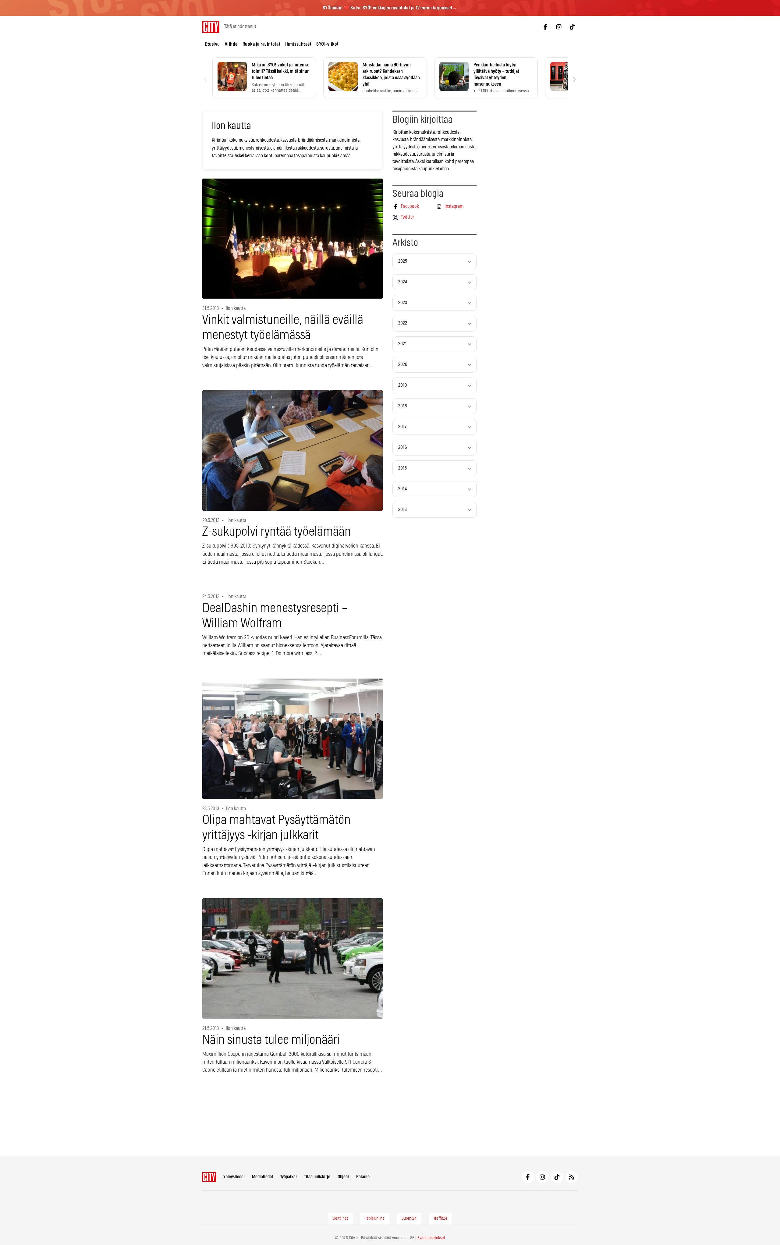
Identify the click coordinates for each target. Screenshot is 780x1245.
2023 (402, 302)
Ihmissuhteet (298, 44)
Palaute (363, 1177)
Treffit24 (440, 1218)
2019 (402, 385)
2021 (402, 344)
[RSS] (572, 1177)
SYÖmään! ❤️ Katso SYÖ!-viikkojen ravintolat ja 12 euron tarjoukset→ (390, 7)
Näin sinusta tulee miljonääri (271, 1040)
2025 (402, 261)
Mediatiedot (262, 1177)
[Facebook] (545, 26)
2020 (402, 364)
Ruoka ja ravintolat (262, 44)
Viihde (231, 44)
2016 (402, 447)
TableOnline (375, 1218)
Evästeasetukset (431, 1238)
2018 (402, 406)
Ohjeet (343, 1177)
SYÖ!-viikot (327, 44)
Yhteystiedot (234, 1177)
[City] (209, 1177)
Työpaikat (288, 1177)
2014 (402, 489)
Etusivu (212, 44)
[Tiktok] (572, 26)
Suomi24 (409, 1218)
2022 (402, 323)
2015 (402, 468)
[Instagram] (558, 26)
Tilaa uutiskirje (317, 1177)
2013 (402, 509)
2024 (402, 282)
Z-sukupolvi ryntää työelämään (276, 532)
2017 (402, 426)
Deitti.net (340, 1218)
